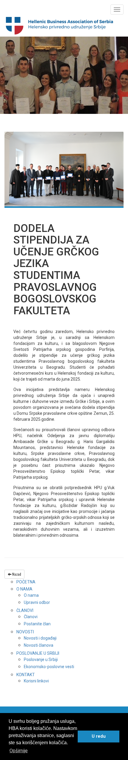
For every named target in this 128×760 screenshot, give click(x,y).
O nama (24, 589)
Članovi (24, 610)
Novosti (25, 631)
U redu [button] (99, 736)
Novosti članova (38, 645)
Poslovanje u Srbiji (37, 653)
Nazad (16, 574)
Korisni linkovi (36, 681)
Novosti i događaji (40, 638)
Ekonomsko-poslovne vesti (49, 666)
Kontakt (25, 674)
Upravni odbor (37, 602)
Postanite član (37, 623)
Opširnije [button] (19, 750)
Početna (25, 582)
